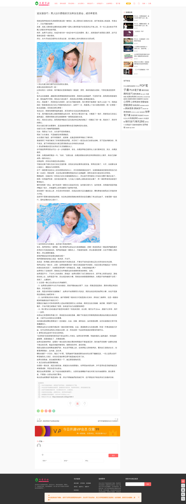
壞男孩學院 (140, 97)
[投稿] (134, 3)
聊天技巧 (130, 121)
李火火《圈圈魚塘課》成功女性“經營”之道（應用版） (141, 25)
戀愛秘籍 (144, 102)
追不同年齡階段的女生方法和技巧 (108, 421)
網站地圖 (76, 483)
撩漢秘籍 (127, 112)
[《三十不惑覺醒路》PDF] (128, 72)
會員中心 (81, 486)
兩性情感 (145, 90)
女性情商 (145, 97)
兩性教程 (137, 94)
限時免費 (63, 3)
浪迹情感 (134, 115)
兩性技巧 (90, 3)
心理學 (127, 101)
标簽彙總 (88, 483)
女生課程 (81, 3)
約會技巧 (141, 118)
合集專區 (109, 3)
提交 (113, 455)
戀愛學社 (42, 3)
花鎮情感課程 (137, 125)
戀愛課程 (128, 105)
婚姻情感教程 (132, 99)
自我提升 (100, 3)
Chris (137, 86)
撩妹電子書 (145, 108)
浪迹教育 (141, 115)
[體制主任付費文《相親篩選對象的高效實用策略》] (128, 64)
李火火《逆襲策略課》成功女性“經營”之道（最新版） (141, 18)
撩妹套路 (129, 108)
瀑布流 (75, 486)
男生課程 (71, 3)
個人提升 (143, 94)
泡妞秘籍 (142, 112)
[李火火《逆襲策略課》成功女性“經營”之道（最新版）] (128, 18)
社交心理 (127, 118)
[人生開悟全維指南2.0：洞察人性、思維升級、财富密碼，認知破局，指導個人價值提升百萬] (128, 49)
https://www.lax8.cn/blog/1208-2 (62, 397)
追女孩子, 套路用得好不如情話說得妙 (48, 421)
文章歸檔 (82, 483)
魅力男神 (132, 127)
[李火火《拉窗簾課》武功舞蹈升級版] (128, 41)
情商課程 (136, 105)
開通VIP (87, 486)
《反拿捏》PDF (139, 31)
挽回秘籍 (142, 105)
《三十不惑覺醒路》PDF (141, 69)
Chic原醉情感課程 (129, 86)
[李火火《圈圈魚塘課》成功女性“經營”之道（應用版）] (128, 26)
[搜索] (139, 3)
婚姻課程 (140, 99)
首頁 (56, 3)
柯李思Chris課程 (135, 112)
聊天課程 (139, 121)
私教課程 (134, 118)
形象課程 (145, 99)
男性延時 (146, 115)
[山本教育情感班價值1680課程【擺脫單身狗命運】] (128, 56)
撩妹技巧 (138, 108)
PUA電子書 (135, 90)
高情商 (128, 127)
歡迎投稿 (76, 490)
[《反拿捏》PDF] (128, 33)
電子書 (118, 3)
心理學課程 (135, 102)
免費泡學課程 (132, 97)
